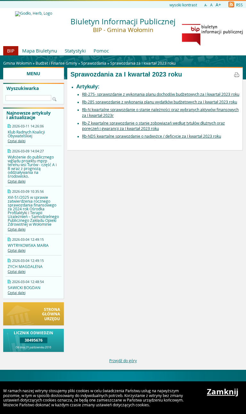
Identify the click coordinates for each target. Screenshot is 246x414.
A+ (218, 5)
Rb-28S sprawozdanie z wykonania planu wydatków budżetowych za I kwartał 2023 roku (159, 101)
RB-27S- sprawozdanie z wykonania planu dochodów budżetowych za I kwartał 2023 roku (160, 94)
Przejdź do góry (123, 360)
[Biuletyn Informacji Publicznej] (212, 44)
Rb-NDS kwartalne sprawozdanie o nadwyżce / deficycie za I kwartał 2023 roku (151, 136)
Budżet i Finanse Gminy (56, 63)
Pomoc (101, 50)
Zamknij (222, 391)
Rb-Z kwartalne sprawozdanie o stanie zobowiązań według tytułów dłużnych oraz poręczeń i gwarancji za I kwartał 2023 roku (153, 125)
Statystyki (75, 50)
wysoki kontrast (183, 4)
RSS (239, 4)
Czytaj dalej (17, 141)
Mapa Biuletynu (39, 50)
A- (205, 5)
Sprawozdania (93, 63)
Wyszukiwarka (22, 88)
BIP (10, 50)
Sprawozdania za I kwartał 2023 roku (143, 63)
